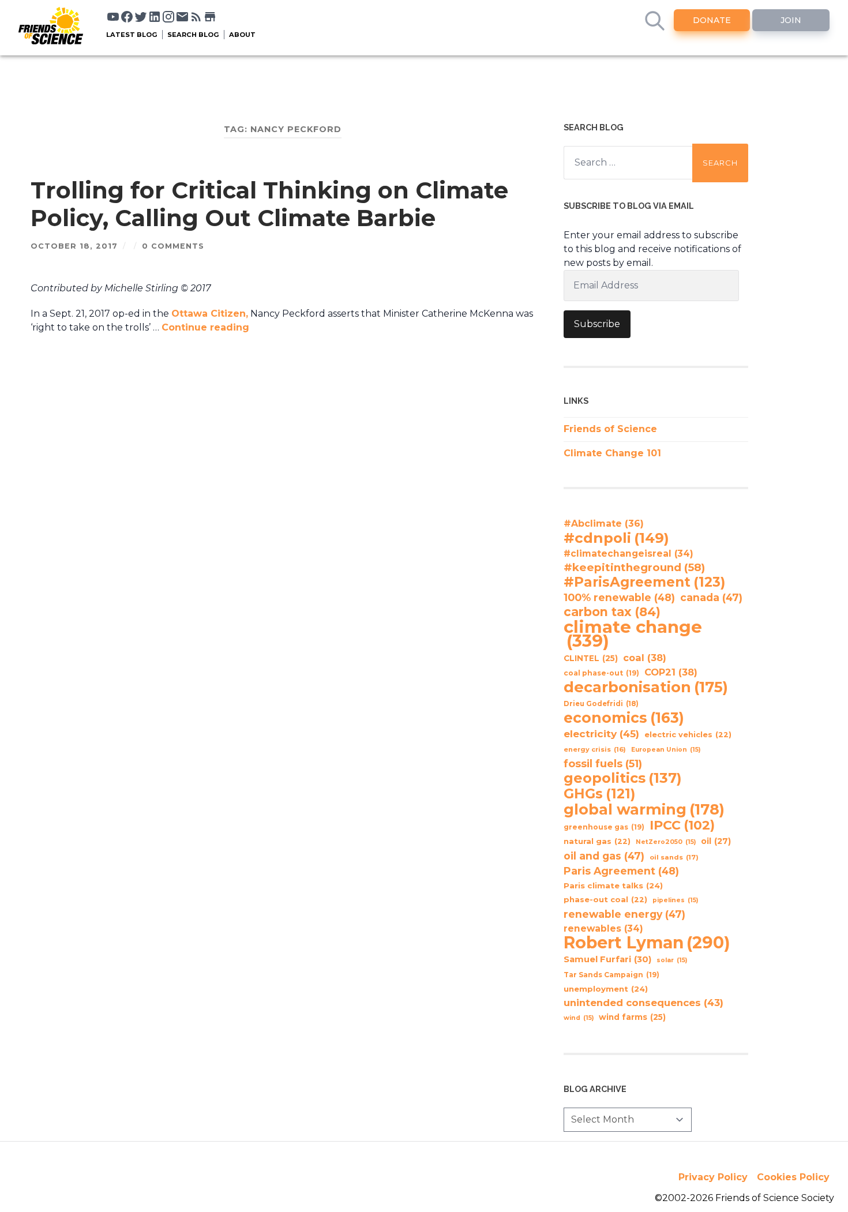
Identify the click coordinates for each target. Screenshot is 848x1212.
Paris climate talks (613, 885)
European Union (665, 749)
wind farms (632, 1017)
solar (671, 960)
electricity (601, 733)
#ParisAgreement (644, 582)
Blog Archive (595, 1089)
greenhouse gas (604, 827)
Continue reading (205, 327)
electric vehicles (687, 734)
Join (791, 20)
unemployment (606, 988)
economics (624, 718)
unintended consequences (643, 1002)
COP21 (670, 672)
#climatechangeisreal (628, 553)
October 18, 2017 (74, 246)
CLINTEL (591, 658)
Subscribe (597, 323)
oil (716, 841)
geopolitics (623, 778)
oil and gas (604, 856)
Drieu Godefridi (601, 704)
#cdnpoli (616, 538)
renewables (603, 928)
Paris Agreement (621, 871)
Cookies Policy (793, 1177)
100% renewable (619, 597)
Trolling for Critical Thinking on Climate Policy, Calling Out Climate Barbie (269, 204)
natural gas (597, 841)
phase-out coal (605, 899)
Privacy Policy (713, 1177)
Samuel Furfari (607, 959)
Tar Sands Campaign (611, 974)
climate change (633, 634)
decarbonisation (646, 687)
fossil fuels (603, 763)
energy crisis (595, 749)
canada (711, 597)
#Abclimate (604, 523)
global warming (644, 809)
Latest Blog (131, 35)
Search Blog (193, 35)
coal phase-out (601, 673)
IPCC (682, 825)
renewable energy (624, 914)
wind (579, 1018)
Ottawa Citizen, (209, 313)
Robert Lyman (647, 943)
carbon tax (612, 612)
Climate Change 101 (612, 453)
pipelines (675, 900)
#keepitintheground (634, 567)
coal (644, 657)
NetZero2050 (666, 842)
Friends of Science (610, 428)
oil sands (674, 857)
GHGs (599, 794)
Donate (712, 20)
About (242, 35)
